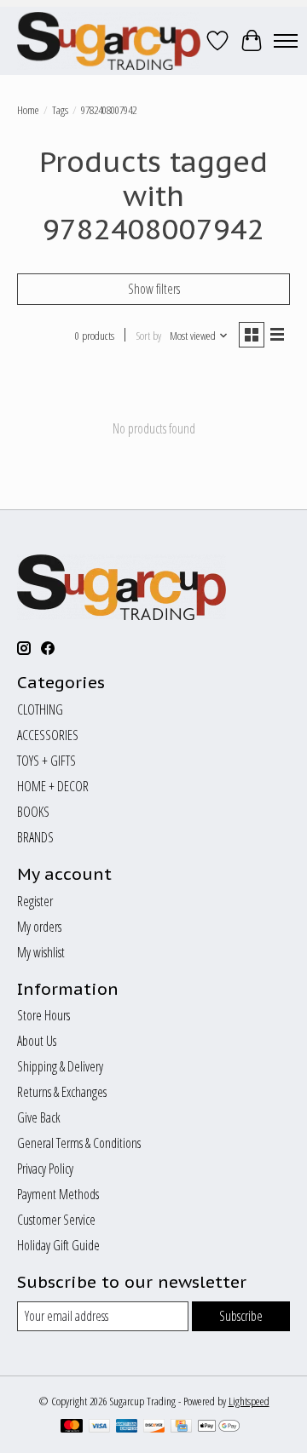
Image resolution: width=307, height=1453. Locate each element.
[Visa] (100, 1427)
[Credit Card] (181, 1427)
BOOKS (33, 811)
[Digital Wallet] (219, 1427)
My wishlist (41, 952)
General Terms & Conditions (79, 1143)
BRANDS (35, 837)
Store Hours (43, 1015)
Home (28, 110)
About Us (36, 1040)
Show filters (154, 288)
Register (35, 901)
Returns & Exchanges (62, 1092)
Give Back (39, 1117)
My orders (39, 926)
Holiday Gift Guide (58, 1245)
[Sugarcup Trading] (108, 41)
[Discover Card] (154, 1427)
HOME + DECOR (53, 786)
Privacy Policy (45, 1168)
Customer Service (56, 1219)
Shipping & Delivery (60, 1066)
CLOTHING (40, 709)
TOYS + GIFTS (46, 760)
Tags (60, 110)
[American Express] (127, 1427)
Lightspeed (249, 1401)
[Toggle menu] (286, 41)
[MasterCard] (72, 1427)
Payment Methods (58, 1194)
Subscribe (241, 1316)
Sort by (148, 335)
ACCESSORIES (47, 735)
